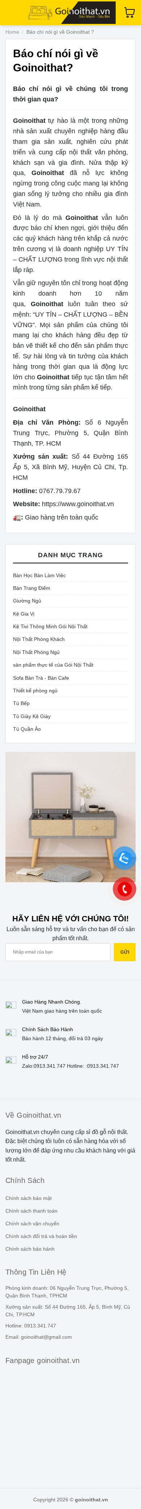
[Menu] (9, 12)
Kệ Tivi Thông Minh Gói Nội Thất (50, 626)
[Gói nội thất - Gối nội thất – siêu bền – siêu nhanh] (70, 12)
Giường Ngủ (27, 601)
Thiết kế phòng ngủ (35, 690)
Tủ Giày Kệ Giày (32, 716)
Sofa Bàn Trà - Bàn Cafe (41, 678)
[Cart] (130, 12)
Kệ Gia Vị (23, 614)
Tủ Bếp (21, 703)
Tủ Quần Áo (27, 729)
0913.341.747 (49, 1066)
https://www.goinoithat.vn (78, 504)
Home (12, 32)
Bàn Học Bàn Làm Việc (39, 575)
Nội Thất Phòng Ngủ (36, 652)
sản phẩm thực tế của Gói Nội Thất (53, 665)
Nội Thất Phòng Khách (39, 639)
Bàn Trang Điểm (31, 588)
